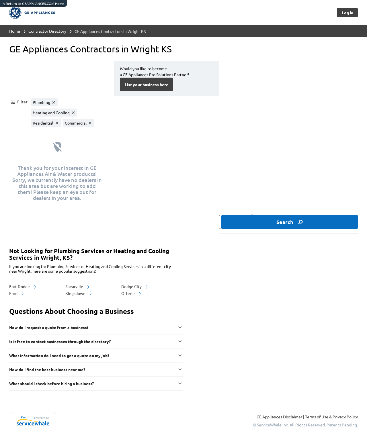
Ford (13, 293)
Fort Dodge (20, 286)
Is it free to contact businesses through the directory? (60, 341)
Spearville (74, 286)
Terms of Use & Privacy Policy (331, 416)
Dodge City (131, 286)
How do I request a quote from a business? (48, 327)
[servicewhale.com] (32, 420)
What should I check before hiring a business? (51, 383)
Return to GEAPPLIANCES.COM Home (33, 3)
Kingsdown (75, 293)
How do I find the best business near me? (47, 369)
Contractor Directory (47, 31)
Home (14, 31)
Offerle (128, 293)
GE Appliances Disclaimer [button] (280, 416)
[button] (19, 102)
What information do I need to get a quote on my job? (59, 355)
